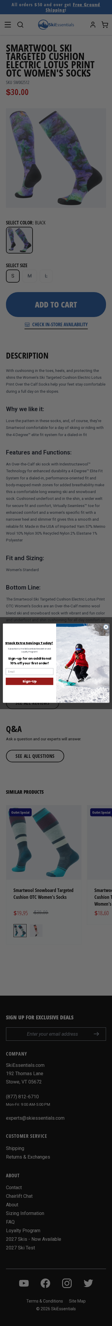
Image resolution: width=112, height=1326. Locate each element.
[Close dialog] (105, 627)
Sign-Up (29, 681)
